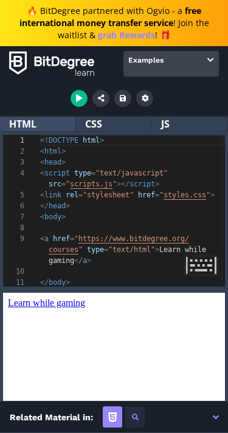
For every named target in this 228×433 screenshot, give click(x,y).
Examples (146, 60)
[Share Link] (100, 98)
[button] (216, 417)
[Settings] (144, 98)
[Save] (122, 98)
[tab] (112, 417)
